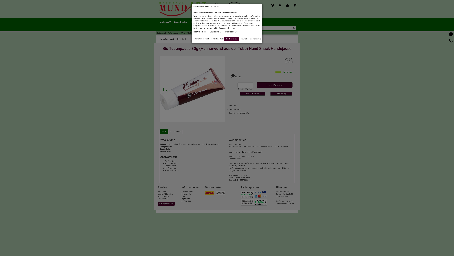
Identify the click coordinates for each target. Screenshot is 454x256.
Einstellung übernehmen (250, 39)
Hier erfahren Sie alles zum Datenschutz (209, 39)
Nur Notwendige (231, 39)
